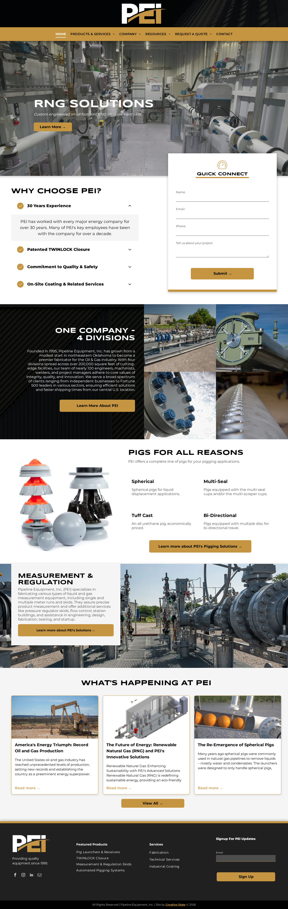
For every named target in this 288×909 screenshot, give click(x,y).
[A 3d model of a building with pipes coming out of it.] (146, 717)
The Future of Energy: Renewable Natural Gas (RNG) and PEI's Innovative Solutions (141, 750)
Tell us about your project (194, 243)
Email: (219, 852)
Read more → (27, 788)
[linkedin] (31, 875)
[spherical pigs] (237, 717)
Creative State (176, 904)
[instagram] (23, 875)
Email (180, 209)
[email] (39, 875)
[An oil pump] (54, 717)
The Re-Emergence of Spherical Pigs (236, 744)
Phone (181, 226)
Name (180, 192)
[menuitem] (60, 34)
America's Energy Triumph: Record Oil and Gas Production (51, 747)
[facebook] (15, 875)
